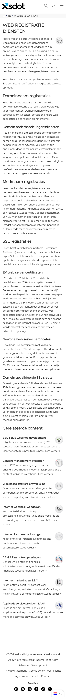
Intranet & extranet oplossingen (22, 534)
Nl (9, 15)
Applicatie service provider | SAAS (24, 603)
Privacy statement (16, 670)
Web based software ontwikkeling (24, 483)
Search (35, 676)
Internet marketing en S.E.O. (21, 580)
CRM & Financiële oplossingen (22, 557)
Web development (26, 15)
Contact (46, 676)
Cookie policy (37, 670)
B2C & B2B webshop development (24, 437)
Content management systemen (23, 460)
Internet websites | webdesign (22, 506)
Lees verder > (53, 451)
